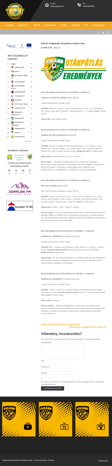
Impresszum (103, 461)
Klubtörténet (50, 25)
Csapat (13, 64)
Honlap (44, 373)
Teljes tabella (28, 141)
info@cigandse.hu (57, 6)
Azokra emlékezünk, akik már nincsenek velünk (60, 324)
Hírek (58, 48)
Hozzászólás (46, 342)
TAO (86, 25)
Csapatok (22, 25)
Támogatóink (98, 25)
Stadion (63, 25)
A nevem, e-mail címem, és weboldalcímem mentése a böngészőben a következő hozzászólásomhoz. (72, 383)
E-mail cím (45, 367)
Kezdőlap (9, 25)
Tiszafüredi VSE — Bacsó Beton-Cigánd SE (19, 158)
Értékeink (76, 25)
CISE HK (37, 25)
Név (43, 361)
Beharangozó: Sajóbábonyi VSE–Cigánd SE (87, 327)
